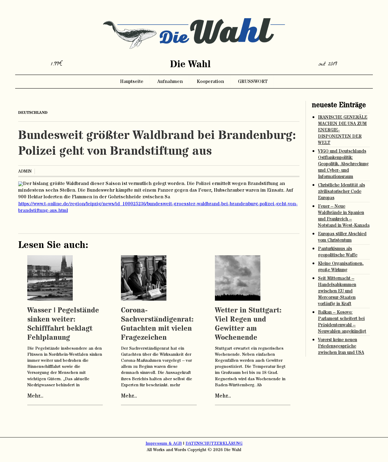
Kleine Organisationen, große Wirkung (341, 266)
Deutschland (33, 112)
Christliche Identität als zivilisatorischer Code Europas (341, 191)
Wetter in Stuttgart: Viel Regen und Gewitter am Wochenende (248, 324)
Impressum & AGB (164, 444)
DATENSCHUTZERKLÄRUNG (214, 444)
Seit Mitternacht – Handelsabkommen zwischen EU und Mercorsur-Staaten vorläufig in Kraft (337, 291)
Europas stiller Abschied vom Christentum (342, 237)
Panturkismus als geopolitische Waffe (337, 252)
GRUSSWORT (253, 81)
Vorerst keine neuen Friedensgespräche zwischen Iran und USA (341, 346)
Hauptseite (131, 81)
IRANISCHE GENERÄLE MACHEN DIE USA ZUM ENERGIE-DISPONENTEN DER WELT (342, 130)
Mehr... (35, 396)
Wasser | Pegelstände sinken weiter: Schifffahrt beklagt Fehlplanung (63, 324)
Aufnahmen (170, 81)
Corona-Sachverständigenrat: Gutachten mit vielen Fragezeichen (157, 324)
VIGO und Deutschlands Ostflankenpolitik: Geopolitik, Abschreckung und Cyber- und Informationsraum (343, 164)
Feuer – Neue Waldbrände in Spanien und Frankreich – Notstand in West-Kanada (344, 216)
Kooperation (210, 81)
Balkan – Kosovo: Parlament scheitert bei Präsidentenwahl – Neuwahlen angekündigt (342, 322)
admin (25, 171)
